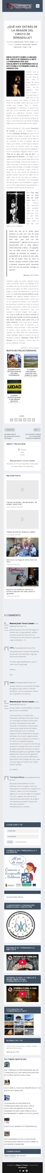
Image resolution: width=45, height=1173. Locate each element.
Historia (34, 44)
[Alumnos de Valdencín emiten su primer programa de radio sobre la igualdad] (22, 576)
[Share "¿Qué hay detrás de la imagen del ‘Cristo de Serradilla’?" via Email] (29, 420)
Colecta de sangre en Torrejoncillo (20, 1126)
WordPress (22, 1167)
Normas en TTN (12, 1052)
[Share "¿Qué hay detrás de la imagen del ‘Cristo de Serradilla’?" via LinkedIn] (24, 420)
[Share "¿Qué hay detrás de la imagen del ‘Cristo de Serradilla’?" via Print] (33, 420)
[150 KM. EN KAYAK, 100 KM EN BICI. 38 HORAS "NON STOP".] (22, 489)
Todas (24, 47)
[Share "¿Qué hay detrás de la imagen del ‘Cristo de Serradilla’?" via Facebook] (11, 420)
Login (10, 842)
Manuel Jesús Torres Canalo (24, 42)
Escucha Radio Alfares (14, 897)
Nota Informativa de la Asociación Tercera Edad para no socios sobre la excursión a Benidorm (21, 1141)
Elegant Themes (22, 1165)
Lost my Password (20, 842)
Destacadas (26, 44)
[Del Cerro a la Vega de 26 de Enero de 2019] (22, 547)
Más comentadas (21, 1155)
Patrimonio (18, 47)
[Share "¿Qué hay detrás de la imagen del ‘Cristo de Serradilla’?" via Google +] (20, 420)
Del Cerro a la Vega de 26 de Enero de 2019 (21, 561)
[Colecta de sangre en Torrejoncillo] (22, 1121)
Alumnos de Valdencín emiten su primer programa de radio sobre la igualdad (20, 591)
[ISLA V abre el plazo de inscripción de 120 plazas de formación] (22, 1082)
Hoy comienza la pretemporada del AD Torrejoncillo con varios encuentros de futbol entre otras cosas (21, 1072)
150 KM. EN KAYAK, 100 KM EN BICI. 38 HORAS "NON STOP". (21, 503)
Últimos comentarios (10, 1155)
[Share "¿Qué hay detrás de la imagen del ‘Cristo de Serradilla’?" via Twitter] (16, 420)
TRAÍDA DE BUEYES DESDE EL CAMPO (20, 532)
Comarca (18, 44)
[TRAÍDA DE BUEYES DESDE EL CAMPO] (22, 519)
